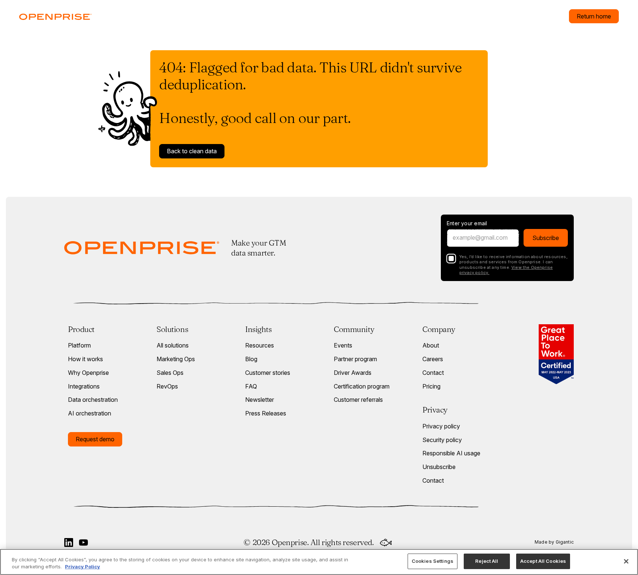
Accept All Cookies (543, 561)
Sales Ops (170, 372)
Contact (433, 372)
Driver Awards (352, 372)
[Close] (626, 561)
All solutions (173, 345)
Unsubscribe (439, 466)
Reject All (486, 561)
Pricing (431, 386)
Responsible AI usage (451, 453)
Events (343, 345)
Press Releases (265, 413)
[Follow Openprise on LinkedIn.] (68, 542)
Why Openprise (88, 372)
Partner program (355, 359)
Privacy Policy (82, 567)
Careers (432, 359)
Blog (251, 359)
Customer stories (267, 372)
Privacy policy (441, 426)
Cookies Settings (432, 561)
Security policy (442, 440)
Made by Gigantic (554, 542)
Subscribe (545, 238)
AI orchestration (89, 413)
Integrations (84, 386)
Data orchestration (93, 399)
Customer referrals (358, 399)
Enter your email (467, 223)
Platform (79, 345)
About (430, 345)
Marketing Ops (176, 359)
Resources (259, 345)
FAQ (251, 386)
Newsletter (259, 399)
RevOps (167, 386)
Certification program (362, 386)
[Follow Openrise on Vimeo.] (83, 542)
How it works (85, 359)
